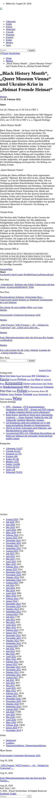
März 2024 (11, 596)
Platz (8, 390)
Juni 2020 (10, 714)
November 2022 (13, 638)
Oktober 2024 (12, 577)
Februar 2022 (12, 661)
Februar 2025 (12, 567)
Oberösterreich (37, 387)
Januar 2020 (11, 727)
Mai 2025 (10, 559)
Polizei (9, 26)
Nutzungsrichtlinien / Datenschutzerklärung (26, 745)
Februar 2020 (12, 725)
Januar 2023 (11, 632)
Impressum (11, 740)
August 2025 (12, 551)
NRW (26, 386)
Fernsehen (13, 379)
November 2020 (13, 701)
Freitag (21, 379)
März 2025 (11, 564)
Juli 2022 (10, 648)
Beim (2, 375)
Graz (33, 379)
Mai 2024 (10, 590)
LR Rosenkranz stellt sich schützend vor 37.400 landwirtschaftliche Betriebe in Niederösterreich (28, 424)
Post (29, 391)
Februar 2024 (12, 598)
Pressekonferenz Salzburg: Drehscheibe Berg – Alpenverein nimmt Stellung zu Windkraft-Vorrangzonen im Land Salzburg (26, 300)
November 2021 (13, 669)
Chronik (9, 32)
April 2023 (11, 625)
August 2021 (12, 677)
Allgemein (11, 21)
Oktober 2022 (12, 640)
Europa (4, 379)
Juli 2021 (10, 680)
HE (42, 379)
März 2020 (11, 722)
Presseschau (35, 391)
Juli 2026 (10, 522)
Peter (3, 390)
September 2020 (13, 706)
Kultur (9, 40)
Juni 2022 (10, 651)
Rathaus (42, 391)
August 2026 (12, 519)
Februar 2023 (12, 630)
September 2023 (13, 611)
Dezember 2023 (13, 603)
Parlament (48, 387)
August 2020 (12, 709)
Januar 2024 (11, 601)
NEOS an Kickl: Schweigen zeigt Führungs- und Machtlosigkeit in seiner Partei (28, 429)
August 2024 (12, 582)
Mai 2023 (10, 622)
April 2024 (11, 593)
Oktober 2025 (12, 545)
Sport (8, 45)
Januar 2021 (11, 696)
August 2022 (12, 646)
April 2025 (11, 561)
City (47, 376)
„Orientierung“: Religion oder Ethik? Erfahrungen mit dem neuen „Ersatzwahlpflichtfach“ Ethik (27, 285)
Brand (18, 376)
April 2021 (11, 688)
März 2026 (11, 532)
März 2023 (11, 627)
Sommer (18, 394)
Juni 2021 (10, 683)
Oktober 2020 (12, 704)
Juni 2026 (10, 524)
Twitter (13, 793)
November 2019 (13, 730)
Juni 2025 (10, 556)
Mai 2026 (10, 527)
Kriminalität (14, 383)
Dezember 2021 (13, 667)
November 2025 (13, 543)
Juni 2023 (10, 619)
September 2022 (13, 643)
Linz (45, 383)
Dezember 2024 (13, 572)
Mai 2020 (10, 717)
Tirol (2, 399)
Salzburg (4, 394)
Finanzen (10, 34)
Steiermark (43, 394)
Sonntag (4, 269)
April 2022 (11, 656)
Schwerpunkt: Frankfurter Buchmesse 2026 (20, 755)
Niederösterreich (13, 386)
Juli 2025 (10, 553)
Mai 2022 (10, 654)
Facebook (4, 793)
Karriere (9, 37)
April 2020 (11, 719)
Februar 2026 (12, 535)
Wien (10, 269)
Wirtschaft (10, 29)
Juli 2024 (10, 585)
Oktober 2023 (12, 609)
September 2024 (13, 580)
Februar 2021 (12, 693)
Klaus (2, 384)
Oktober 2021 (12, 672)
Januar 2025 (11, 569)
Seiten (11, 394)
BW (33, 376)
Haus (37, 379)
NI (1, 387)
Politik (9, 24)
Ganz (28, 379)
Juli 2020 (10, 712)
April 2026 (11, 530)
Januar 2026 (11, 538)
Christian (41, 375)
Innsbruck (47, 379)
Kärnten (26, 383)
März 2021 (11, 690)
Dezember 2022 (13, 635)
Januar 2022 (11, 664)
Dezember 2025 (13, 540)
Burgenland (26, 376)
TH (50, 394)
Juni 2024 (10, 588)
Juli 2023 (10, 617)
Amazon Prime (45, 370)
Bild (8, 376)
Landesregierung (36, 384)
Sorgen (35, 394)
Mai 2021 (10, 685)
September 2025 (13, 548)
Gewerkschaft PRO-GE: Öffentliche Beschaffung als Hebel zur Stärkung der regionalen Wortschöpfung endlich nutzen (30, 436)
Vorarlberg (8, 399)
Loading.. (10, 743)
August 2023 (12, 614)
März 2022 (11, 659)
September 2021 (13, 675)
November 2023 (13, 606)
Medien (9, 42)
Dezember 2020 (13, 698)
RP (47, 391)
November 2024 (13, 574)
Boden (13, 376)
